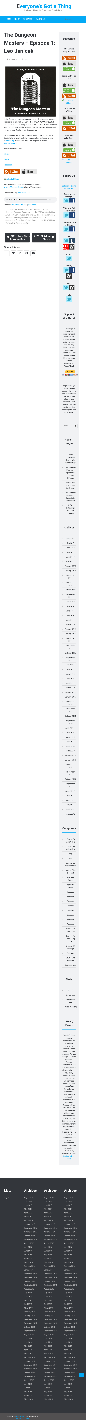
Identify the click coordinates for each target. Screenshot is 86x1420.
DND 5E (33, 215)
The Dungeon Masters (20, 223)
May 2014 (70, 742)
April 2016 (70, 620)
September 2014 (30, 1331)
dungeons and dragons (45, 215)
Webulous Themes (23, 1419)
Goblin (35, 218)
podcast (40, 220)
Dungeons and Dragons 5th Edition (18, 218)
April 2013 (70, 809)
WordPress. (20, 1416)
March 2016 (70, 625)
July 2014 (70, 732)
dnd (27, 215)
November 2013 (30, 1369)
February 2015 (70, 692)
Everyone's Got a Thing (44, 6)
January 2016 (70, 634)
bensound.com (23, 192)
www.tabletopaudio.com (13, 187)
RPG (46, 220)
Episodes (9, 212)
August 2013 (70, 791)
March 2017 (70, 561)
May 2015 (70, 678)
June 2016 (70, 611)
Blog (70, 854)
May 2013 (70, 805)
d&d (23, 215)
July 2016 (70, 606)
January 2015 (70, 697)
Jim (25, 59)
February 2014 (70, 755)
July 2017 (70, 543)
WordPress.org (71, 1007)
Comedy (18, 215)
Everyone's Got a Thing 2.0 (70, 938)
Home (8, 19)
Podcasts (27, 19)
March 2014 (70, 751)
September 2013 (30, 1376)
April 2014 (70, 746)
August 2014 (70, 728)
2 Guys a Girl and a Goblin (17, 209)
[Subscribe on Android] (69, 70)
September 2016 (30, 1239)
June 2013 (70, 800)
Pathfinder (16, 220)
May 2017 (70, 552)
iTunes (6, 159)
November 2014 (30, 1323)
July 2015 (70, 669)
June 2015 (70, 674)
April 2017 (70, 557)
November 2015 (30, 1277)
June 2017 (70, 548)
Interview (42, 218)
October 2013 (70, 779)
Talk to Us (40, 19)
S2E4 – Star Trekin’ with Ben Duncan (70, 485)
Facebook (8, 165)
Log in (70, 990)
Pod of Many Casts (28, 220)
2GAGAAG (42, 212)
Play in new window (19, 205)
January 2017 (70, 571)
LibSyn (6, 154)
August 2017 (70, 539)
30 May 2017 (14, 59)
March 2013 (70, 814)
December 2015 (30, 1274)
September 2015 (30, 1285)
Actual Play (9, 215)
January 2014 (70, 760)
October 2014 (70, 716)
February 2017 (70, 566)
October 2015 (70, 653)
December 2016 (30, 1228)
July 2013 (70, 796)
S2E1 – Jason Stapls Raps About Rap (18, 237)
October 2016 (70, 590)
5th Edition (50, 212)
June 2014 (70, 737)
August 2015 (70, 665)
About (17, 19)
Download (32, 205)
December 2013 (30, 1365)
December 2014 (30, 1319)
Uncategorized (70, 965)
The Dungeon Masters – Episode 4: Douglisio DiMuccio (70, 472)
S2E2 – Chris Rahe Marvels (44, 237)
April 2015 (70, 683)
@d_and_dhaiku (10, 143)
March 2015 (70, 688)
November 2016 (30, 1232)
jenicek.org (10, 141)
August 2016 (70, 602)
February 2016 (70, 629)
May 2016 (70, 615)
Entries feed (70, 995)
